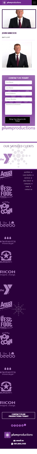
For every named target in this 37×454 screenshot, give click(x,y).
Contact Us (28, 189)
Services (27, 178)
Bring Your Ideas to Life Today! (17, 120)
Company (27, 184)
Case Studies (27, 175)
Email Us (20, 441)
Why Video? (27, 181)
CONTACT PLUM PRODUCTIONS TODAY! (18, 415)
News (27, 186)
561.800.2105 (20, 444)
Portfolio (27, 172)
